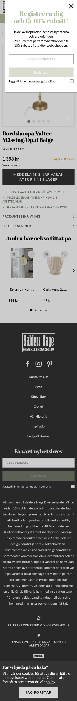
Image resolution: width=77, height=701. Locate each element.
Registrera (41, 72)
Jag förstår (39, 692)
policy (50, 681)
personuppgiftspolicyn (42, 81)
